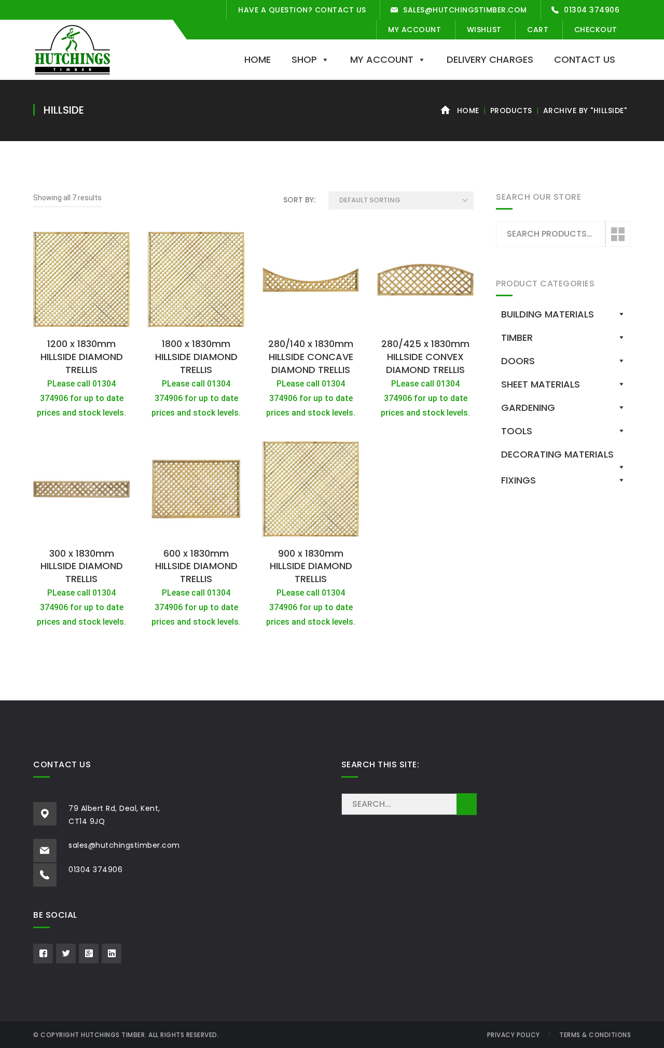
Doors (518, 360)
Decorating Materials (557, 454)
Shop (304, 59)
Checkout (595, 29)
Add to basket (81, 321)
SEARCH (467, 804)
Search (617, 234)
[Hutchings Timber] (72, 48)
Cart (537, 29)
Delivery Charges (490, 59)
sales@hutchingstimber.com (465, 10)
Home (257, 59)
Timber (517, 337)
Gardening (528, 407)
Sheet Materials (540, 384)
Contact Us (584, 59)
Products (511, 110)
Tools (516, 430)
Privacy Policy (513, 1034)
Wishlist (484, 29)
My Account (414, 29)
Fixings (518, 480)
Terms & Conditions (595, 1034)
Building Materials (547, 314)
